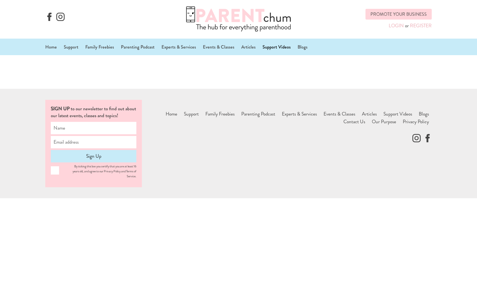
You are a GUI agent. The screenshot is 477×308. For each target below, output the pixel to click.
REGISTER (421, 25)
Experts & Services (178, 47)
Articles (248, 47)
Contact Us (354, 121)
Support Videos (277, 47)
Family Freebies (99, 47)
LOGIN (396, 25)
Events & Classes (218, 47)
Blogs (303, 47)
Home (51, 47)
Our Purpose (384, 121)
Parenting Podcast (138, 47)
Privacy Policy (416, 121)
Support (71, 47)
